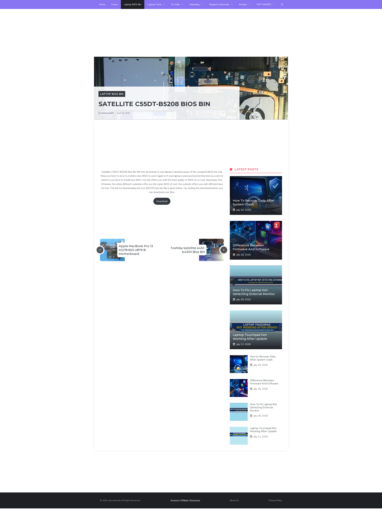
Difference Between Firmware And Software (264, 382)
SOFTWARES (264, 4)
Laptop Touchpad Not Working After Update (263, 430)
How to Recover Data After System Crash (262, 358)
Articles (243, 4)
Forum (114, 4)
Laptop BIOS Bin (132, 4)
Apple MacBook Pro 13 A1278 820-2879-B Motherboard (136, 250)
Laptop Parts (154, 4)
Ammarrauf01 (107, 113)
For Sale (175, 4)
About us (234, 500)
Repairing (194, 4)
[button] (282, 4)
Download (161, 201)
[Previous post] (100, 249)
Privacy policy (275, 500)
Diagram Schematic (219, 4)
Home (102, 4)
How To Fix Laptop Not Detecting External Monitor (263, 407)
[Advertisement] (89, 30)
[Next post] (223, 249)
